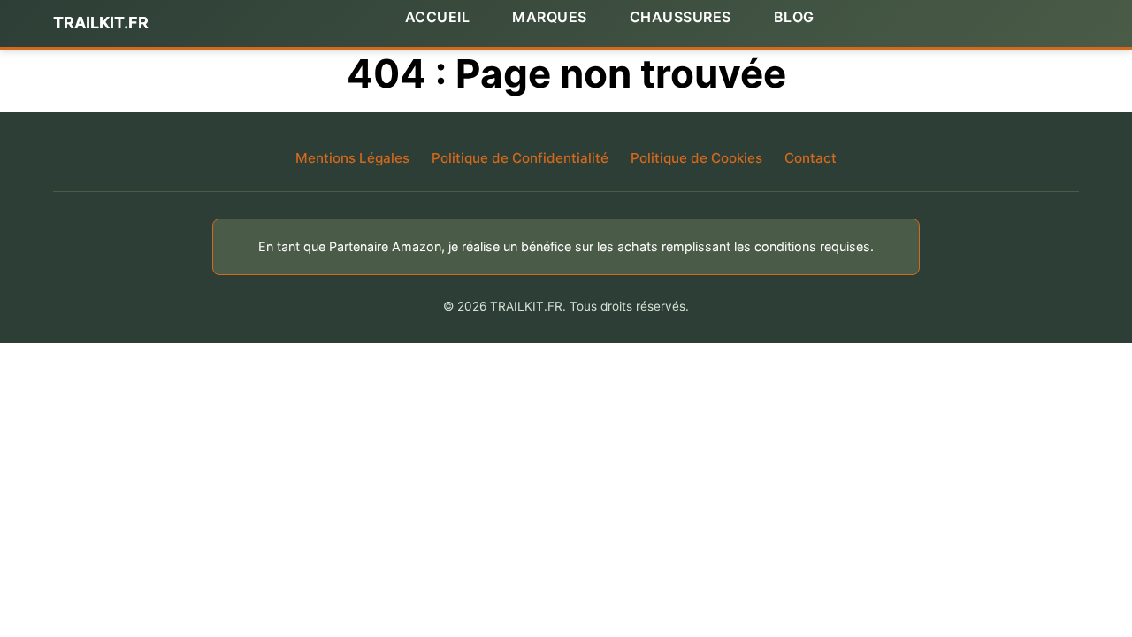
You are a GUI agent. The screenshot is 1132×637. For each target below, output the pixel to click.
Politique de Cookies (696, 158)
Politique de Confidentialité (520, 158)
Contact (810, 158)
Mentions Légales (352, 158)
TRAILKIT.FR (101, 23)
